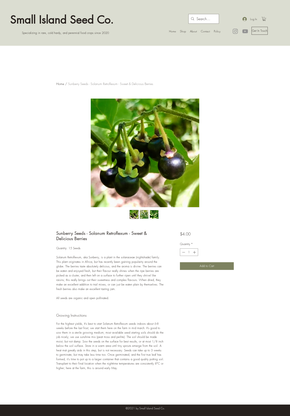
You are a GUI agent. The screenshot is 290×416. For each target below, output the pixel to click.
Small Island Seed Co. (62, 19)
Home (60, 84)
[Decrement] (183, 252)
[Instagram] (235, 31)
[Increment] (194, 252)
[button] (264, 19)
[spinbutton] (189, 252)
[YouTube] (245, 31)
